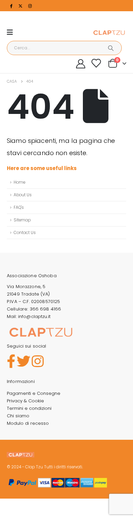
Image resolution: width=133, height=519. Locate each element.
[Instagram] (30, 5)
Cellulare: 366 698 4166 (34, 309)
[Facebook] (10, 5)
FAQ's (19, 207)
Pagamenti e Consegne (33, 393)
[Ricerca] (111, 48)
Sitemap (22, 220)
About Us (23, 195)
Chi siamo (18, 416)
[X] (20, 5)
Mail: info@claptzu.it (28, 316)
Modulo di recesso (28, 423)
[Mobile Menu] (12, 32)
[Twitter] (23, 361)
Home (19, 182)
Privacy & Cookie (25, 401)
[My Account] (80, 63)
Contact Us (25, 232)
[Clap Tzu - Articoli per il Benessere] (109, 32)
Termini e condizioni (29, 408)
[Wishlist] (96, 63)
